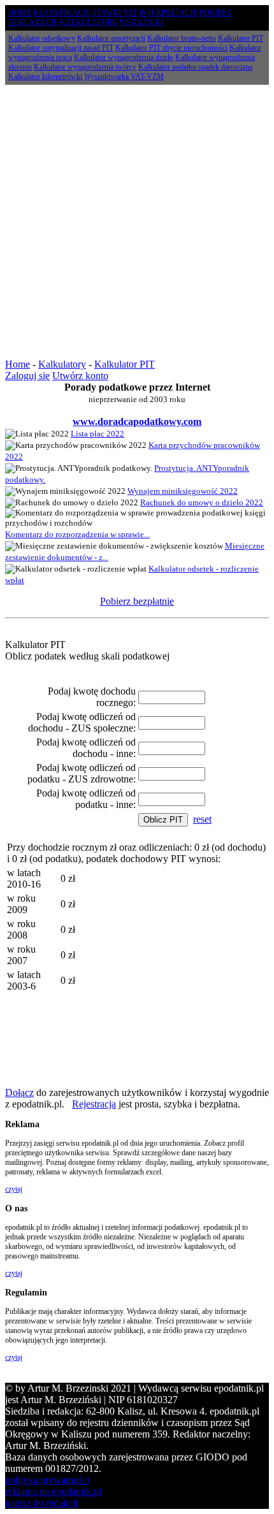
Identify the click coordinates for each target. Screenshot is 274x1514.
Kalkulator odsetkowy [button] (41, 38)
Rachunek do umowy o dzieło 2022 (201, 502)
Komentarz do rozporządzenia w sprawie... (77, 534)
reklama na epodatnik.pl (53, 1491)
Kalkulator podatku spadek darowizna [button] (195, 66)
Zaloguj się (27, 375)
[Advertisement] (137, 222)
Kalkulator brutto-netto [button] (181, 38)
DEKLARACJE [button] (33, 22)
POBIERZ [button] (215, 12)
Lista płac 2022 (97, 433)
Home (17, 364)
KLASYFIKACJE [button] (61, 12)
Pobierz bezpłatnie (137, 601)
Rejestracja (94, 1104)
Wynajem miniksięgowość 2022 (182, 491)
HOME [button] (19, 12)
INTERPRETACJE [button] (168, 12)
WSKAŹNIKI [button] (141, 22)
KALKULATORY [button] (88, 22)
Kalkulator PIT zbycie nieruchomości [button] (171, 47)
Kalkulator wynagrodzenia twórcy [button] (85, 66)
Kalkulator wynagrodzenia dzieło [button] (123, 57)
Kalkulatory (62, 364)
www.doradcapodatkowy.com (137, 421)
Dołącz (19, 1092)
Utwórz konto (80, 375)
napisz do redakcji (41, 1502)
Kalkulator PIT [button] (240, 38)
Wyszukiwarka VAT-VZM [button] (124, 76)
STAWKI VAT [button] (114, 12)
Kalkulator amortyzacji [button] (111, 38)
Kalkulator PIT (124, 364)
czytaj (13, 1189)
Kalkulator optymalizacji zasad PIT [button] (60, 47)
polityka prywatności (47, 1479)
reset (202, 819)
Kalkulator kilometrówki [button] (45, 76)
